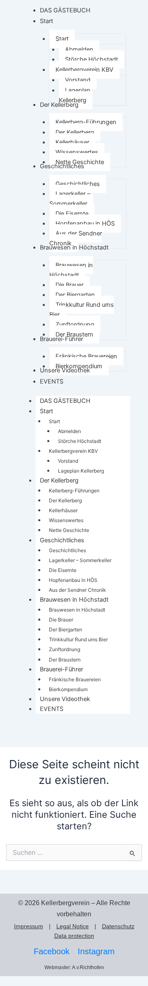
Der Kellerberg (59, 480)
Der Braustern (65, 660)
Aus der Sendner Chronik (77, 590)
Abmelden (69, 431)
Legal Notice (72, 926)
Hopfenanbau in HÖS (73, 580)
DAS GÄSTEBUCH (65, 401)
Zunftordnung (64, 649)
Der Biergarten (65, 629)
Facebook (51, 951)
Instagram (96, 951)
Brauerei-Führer (61, 669)
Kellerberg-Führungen (74, 490)
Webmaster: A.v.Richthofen (74, 967)
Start (46, 411)
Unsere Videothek (65, 699)
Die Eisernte (62, 570)
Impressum (28, 926)
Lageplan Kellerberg (81, 471)
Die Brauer (61, 620)
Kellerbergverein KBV (73, 451)
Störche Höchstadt (79, 441)
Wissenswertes (66, 520)
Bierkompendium (68, 689)
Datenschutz (118, 926)
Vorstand (68, 461)
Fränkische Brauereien (75, 679)
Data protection (74, 935)
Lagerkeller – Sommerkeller (80, 560)
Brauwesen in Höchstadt (74, 599)
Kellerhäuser (63, 510)
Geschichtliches (62, 540)
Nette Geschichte (69, 530)
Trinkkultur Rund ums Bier (78, 639)
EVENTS (51, 709)
